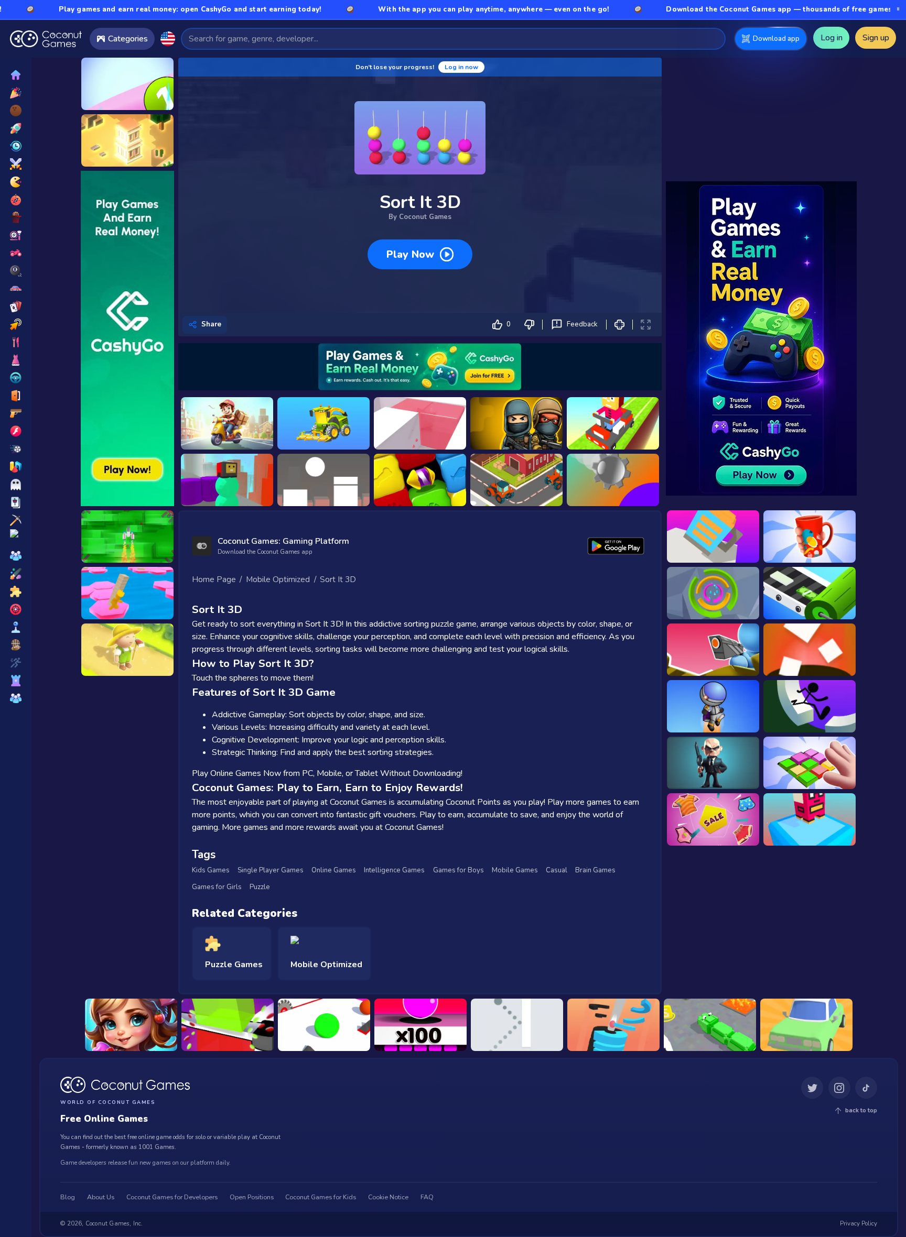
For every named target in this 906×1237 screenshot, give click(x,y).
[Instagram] (839, 1088)
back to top (861, 1110)
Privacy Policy (858, 1224)
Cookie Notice (388, 1197)
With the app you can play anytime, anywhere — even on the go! (417, 9)
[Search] (713, 38)
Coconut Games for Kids (320, 1197)
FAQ (427, 1197)
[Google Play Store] (616, 546)
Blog (67, 1197)
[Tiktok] (866, 1088)
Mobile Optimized (278, 579)
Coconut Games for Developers (172, 1197)
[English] (167, 38)
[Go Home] (46, 38)
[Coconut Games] (125, 1085)
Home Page (214, 579)
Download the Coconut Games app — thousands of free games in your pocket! (731, 9)
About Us (100, 1197)
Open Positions (252, 1197)
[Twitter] (812, 1088)
